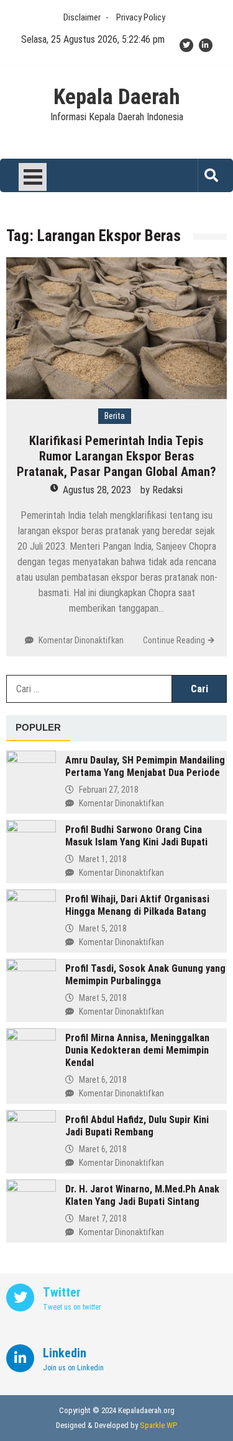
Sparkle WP (158, 1425)
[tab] (38, 728)
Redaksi (167, 490)
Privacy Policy (140, 17)
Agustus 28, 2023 (97, 490)
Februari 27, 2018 (109, 790)
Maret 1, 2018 (103, 859)
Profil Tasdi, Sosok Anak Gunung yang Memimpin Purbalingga (145, 975)
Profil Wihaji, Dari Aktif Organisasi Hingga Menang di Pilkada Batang (137, 905)
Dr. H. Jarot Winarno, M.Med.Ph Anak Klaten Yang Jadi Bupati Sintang (142, 1195)
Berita (114, 416)
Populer (38, 727)
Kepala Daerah (116, 97)
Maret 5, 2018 (103, 928)
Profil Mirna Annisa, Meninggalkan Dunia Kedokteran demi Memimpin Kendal (137, 1050)
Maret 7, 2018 (103, 1218)
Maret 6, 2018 (103, 1080)
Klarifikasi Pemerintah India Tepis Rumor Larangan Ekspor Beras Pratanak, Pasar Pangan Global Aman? (116, 456)
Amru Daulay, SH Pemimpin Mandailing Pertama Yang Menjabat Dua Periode (145, 766)
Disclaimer (82, 17)
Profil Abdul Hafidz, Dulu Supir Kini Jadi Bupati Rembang (137, 1126)
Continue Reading (174, 640)
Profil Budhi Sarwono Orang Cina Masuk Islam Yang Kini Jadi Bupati (136, 836)
